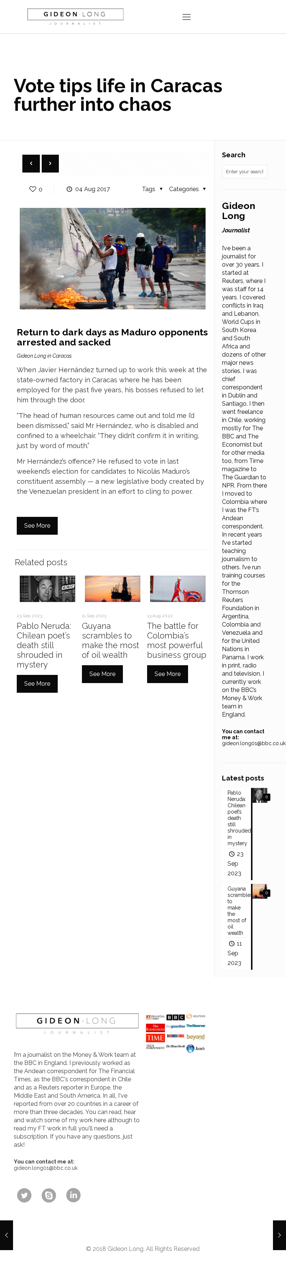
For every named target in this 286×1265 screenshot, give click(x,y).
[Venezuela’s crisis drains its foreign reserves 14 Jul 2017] (6, 1235)
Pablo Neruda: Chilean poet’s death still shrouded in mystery (44, 645)
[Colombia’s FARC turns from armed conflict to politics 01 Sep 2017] (279, 1235)
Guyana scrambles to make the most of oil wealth (110, 640)
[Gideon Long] (74, 16)
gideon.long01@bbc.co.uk (254, 743)
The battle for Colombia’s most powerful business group (176, 640)
